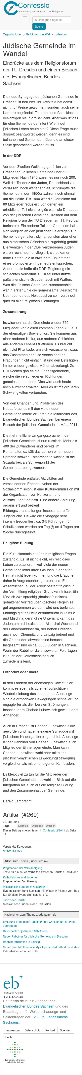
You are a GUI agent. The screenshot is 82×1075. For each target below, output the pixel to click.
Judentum (60, 34)
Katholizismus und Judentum (21, 877)
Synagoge (37, 825)
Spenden (65, 1030)
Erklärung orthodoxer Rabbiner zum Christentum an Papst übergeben (39, 924)
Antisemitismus (12, 850)
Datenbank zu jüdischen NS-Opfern (25, 931)
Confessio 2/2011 (54, 830)
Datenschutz (32, 1030)
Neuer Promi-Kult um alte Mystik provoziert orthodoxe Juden (41, 947)
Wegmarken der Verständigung (22, 868)
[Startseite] (11, 8)
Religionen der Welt (38, 34)
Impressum (13, 1030)
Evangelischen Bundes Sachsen (28, 1006)
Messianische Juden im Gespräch (24, 887)
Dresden (50, 825)
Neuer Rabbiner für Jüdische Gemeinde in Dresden (35, 936)
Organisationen (12, 34)
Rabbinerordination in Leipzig (21, 942)
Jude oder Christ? (14, 900)
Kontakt (50, 1030)
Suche (9, 1037)
